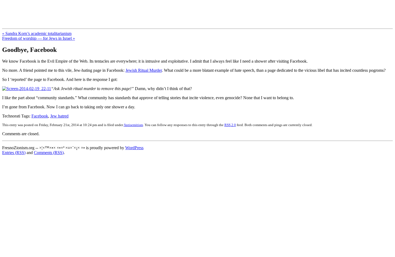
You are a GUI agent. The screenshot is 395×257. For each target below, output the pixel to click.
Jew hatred (59, 116)
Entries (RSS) (14, 152)
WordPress (134, 147)
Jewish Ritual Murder (143, 70)
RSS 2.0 (230, 125)
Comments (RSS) (49, 152)
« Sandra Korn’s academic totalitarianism (36, 33)
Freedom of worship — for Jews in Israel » (38, 38)
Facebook (39, 116)
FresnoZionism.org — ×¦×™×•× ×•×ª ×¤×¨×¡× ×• (89, 10)
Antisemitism (133, 125)
